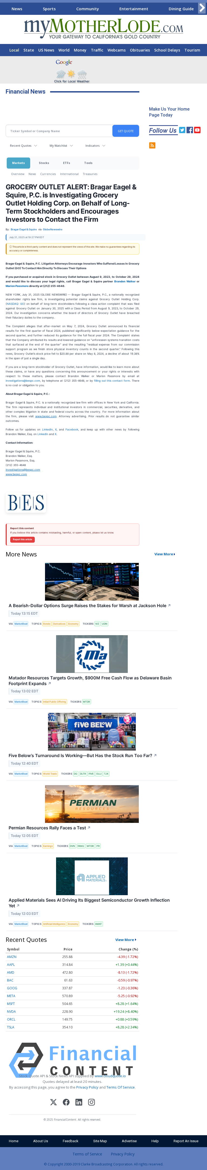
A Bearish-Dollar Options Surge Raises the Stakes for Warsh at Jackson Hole (90, 605)
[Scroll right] (202, 8)
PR (98, 845)
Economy (73, 623)
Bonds (46, 623)
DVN (72, 845)
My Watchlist (58, 145)
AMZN (11, 957)
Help (155, 1141)
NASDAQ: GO (15, 303)
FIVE (91, 773)
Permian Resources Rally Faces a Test (50, 827)
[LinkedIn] (78, 1103)
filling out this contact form (112, 380)
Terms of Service (87, 1154)
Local (14, 50)
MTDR (86, 701)
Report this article (22, 539)
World (64, 50)
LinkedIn (47, 429)
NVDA (11, 1011)
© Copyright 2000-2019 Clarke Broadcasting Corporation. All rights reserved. (103, 1164)
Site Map (100, 1141)
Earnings (48, 845)
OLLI (98, 773)
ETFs (66, 163)
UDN (104, 623)
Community (87, 8)
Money (80, 50)
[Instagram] (91, 1103)
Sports (49, 8)
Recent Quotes (20, 145)
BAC (10, 980)
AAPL (11, 964)
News (17, 8)
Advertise (129, 1141)
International (69, 174)
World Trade (50, 773)
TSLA (10, 1027)
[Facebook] (66, 1103)
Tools (88, 163)
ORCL (11, 1019)
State (28, 50)
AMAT (98, 923)
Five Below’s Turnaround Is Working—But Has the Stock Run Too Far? (83, 755)
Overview (17, 174)
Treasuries (90, 174)
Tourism (192, 50)
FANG (81, 845)
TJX (106, 773)
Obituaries (140, 50)
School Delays (167, 50)
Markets (18, 163)
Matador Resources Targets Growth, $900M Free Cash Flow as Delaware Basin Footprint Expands (90, 680)
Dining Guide (181, 8)
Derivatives (59, 623)
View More (163, 554)
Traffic (97, 50)
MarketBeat (21, 623)
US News (46, 50)
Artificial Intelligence (54, 923)
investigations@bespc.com (23, 380)
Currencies (48, 174)
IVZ (97, 623)
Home (13, 1141)
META (11, 996)
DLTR (83, 773)
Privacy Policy (87, 1087)
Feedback (70, 1141)
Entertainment (133, 8)
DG (75, 773)
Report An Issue (186, 1141)
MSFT (11, 1003)
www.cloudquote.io (110, 1075)
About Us (40, 1141)
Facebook (71, 429)
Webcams (117, 50)
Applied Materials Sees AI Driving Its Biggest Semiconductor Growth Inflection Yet (89, 902)
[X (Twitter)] (53, 1103)
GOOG (12, 988)
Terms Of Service (120, 1087)
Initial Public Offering (54, 701)
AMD (10, 972)
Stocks (44, 163)
